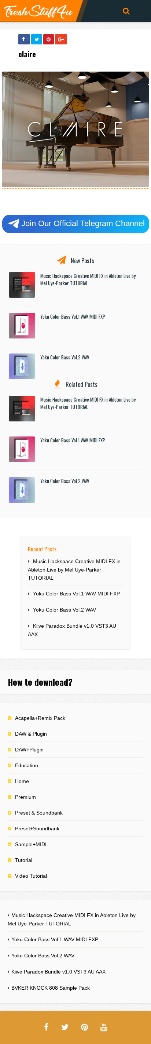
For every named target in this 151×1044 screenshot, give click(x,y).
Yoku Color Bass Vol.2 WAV (64, 357)
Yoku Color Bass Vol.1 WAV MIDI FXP (72, 316)
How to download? (40, 681)
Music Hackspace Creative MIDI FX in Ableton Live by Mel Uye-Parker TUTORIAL (74, 569)
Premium (25, 797)
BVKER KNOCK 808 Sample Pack (50, 988)
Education (26, 765)
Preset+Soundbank (37, 828)
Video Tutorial (31, 876)
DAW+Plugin (29, 750)
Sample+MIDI (31, 844)
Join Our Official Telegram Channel (83, 223)
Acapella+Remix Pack (40, 718)
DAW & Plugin (31, 734)
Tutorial (23, 860)
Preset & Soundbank (39, 813)
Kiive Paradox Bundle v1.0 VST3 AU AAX (58, 972)
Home (22, 781)
